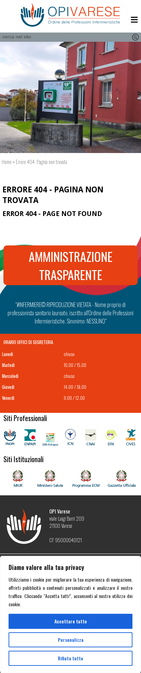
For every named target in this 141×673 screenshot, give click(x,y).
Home (7, 161)
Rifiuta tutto (70, 658)
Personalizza (71, 639)
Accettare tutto (70, 621)
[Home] (70, 15)
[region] (70, 614)
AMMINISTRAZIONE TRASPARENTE (71, 265)
